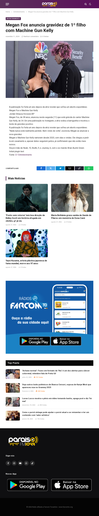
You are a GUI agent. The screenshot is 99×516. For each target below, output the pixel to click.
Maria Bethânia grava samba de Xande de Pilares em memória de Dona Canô (71, 216)
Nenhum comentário (31, 36)
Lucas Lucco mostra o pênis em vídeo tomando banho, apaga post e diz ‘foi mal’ (57, 399)
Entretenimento (13, 18)
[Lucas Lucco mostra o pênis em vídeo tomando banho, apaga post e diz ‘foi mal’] (13, 402)
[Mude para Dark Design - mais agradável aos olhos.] (89, 4)
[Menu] (7, 4)
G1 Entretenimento (23, 155)
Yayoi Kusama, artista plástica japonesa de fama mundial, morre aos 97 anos (26, 262)
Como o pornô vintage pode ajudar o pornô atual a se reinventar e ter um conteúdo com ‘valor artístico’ (55, 413)
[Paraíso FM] (49, 4)
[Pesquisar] (85, 4)
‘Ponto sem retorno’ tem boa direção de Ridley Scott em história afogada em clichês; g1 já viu (25, 218)
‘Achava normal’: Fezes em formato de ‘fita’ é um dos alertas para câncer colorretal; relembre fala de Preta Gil (56, 372)
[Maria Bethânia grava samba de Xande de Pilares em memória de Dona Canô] (72, 198)
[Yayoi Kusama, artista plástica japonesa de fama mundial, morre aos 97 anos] (27, 243)
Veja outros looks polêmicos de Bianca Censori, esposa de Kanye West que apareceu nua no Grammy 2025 (56, 385)
